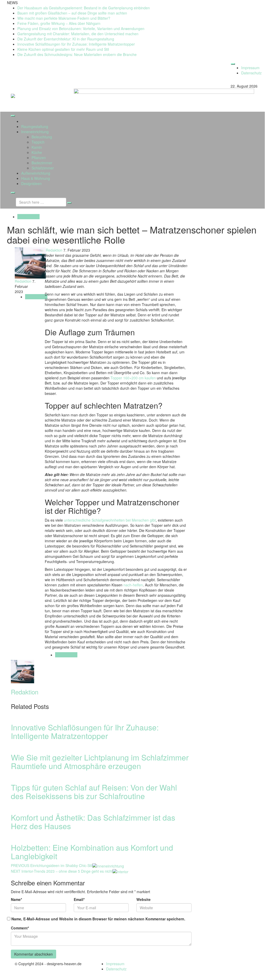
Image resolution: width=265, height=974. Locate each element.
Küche (37, 152)
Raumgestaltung (34, 126)
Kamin (37, 147)
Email (79, 899)
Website (143, 899)
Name (16, 899)
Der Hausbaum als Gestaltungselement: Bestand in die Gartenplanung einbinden (83, 7)
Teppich (38, 142)
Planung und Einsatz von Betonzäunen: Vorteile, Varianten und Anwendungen (80, 28)
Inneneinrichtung (35, 131)
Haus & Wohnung (35, 178)
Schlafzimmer (43, 167)
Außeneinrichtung (35, 173)
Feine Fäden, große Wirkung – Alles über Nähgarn (58, 23)
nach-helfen (133, 584)
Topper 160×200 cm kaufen (133, 377)
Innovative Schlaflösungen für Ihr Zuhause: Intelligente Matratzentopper (76, 44)
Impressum (250, 67)
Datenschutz (251, 72)
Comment (20, 927)
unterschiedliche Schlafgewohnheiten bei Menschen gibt (110, 520)
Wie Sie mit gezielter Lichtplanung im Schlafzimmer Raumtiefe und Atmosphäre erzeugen (100, 761)
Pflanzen (39, 157)
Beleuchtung (42, 136)
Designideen (31, 183)
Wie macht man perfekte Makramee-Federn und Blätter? (63, 18)
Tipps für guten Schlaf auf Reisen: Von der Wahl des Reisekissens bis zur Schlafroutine (94, 791)
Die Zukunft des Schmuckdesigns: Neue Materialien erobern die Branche (77, 54)
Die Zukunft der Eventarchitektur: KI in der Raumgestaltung (65, 38)
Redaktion (53, 250)
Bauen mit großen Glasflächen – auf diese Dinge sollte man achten (72, 13)
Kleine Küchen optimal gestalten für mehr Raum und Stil (63, 49)
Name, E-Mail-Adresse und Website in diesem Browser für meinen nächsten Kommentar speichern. (98, 918)
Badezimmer (42, 162)
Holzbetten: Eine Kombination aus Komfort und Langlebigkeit (92, 852)
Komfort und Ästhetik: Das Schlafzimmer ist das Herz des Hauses (93, 821)
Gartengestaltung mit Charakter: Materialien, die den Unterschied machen (77, 33)
